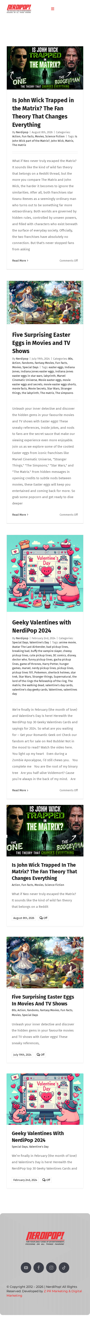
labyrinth (50, 375)
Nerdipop (22, 132)
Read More (19, 260)
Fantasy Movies (44, 362)
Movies (39, 136)
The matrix (19, 145)
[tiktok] (64, 1267)
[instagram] (51, 1267)
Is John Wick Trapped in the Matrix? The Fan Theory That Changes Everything (44, 871)
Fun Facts (28, 136)
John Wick (57, 140)
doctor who (19, 659)
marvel (26, 668)
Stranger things (42, 676)
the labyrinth (30, 393)
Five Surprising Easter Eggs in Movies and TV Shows (41, 343)
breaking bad (20, 651)
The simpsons (64, 393)
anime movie (67, 642)
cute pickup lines (40, 655)
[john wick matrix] (45, 806)
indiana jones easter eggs (37, 371)
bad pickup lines (57, 646)
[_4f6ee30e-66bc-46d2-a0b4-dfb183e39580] (45, 1075)
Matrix (69, 140)
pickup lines (65, 668)
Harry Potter (50, 664)
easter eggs (56, 367)
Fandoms (27, 362)
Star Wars (53, 388)
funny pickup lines (40, 659)
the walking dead (33, 685)
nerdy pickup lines (44, 668)
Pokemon (40, 672)
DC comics (59, 655)
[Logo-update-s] (19, 6)
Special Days (30, 367)
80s (70, 358)
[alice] (45, 938)
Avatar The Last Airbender (28, 646)
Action (16, 136)
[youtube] (26, 1267)
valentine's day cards (59, 685)
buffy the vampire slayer (46, 651)
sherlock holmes (58, 672)
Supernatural (62, 676)
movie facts (19, 388)
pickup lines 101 (22, 672)
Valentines (55, 689)
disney (71, 655)
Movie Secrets (37, 388)
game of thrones (30, 664)
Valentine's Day (39, 642)
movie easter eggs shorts (60, 384)
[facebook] (38, 1267)
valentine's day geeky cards (29, 689)
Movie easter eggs (49, 380)
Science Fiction (55, 136)
